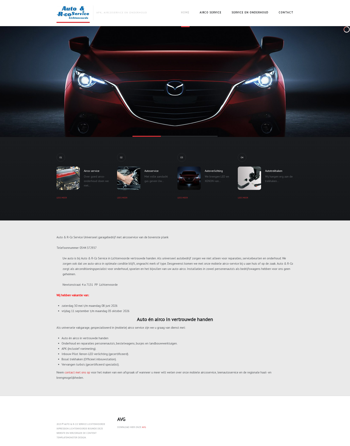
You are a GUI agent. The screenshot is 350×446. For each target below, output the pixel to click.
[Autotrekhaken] (249, 178)
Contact (286, 12)
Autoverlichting (214, 171)
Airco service (211, 12)
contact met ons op (77, 372)
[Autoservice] (128, 178)
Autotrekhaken (273, 171)
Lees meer (62, 197)
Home (185, 12)
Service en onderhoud (250, 12)
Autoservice (151, 171)
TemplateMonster (67, 437)
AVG (144, 427)
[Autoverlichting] (189, 178)
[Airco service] (68, 178)
